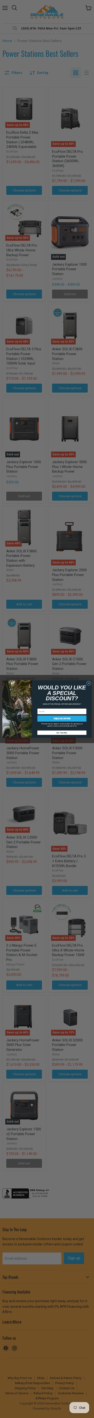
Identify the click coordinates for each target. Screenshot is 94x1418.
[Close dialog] (89, 683)
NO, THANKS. (61, 732)
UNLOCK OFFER (62, 718)
